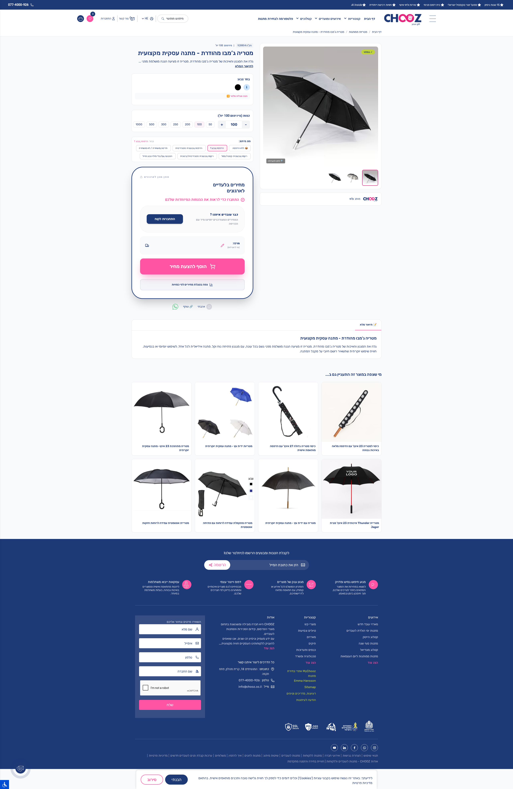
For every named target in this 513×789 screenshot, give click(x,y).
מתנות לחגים (252, 755)
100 (199, 124)
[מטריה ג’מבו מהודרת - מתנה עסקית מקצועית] (320, 106)
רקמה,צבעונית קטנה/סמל (234, 156)
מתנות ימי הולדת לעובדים (362, 630)
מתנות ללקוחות (312, 755)
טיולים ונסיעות (307, 630)
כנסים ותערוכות (306, 650)
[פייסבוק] (354, 747)
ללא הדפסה (240, 148)
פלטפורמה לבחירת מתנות (275, 19)
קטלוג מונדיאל (369, 650)
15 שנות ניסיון (492, 5)
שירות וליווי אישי (407, 5)
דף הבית (369, 19)
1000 (139, 124)
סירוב (152, 779)
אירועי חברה (332, 755)
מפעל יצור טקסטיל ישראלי (462, 5)
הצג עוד (269, 648)
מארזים (311, 637)
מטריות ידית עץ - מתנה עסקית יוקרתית (228, 446)
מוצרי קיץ (310, 624)
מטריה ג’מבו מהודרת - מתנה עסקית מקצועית (318, 32)
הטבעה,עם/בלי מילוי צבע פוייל (157, 156)
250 (175, 124)
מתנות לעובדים (290, 755)
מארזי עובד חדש (368, 624)
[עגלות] (80, 18)
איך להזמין (235, 755)
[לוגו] (403, 18)
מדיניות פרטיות (158, 755)
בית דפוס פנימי (432, 5)
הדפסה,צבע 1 (217, 148)
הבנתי (176, 779)
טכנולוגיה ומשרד (305, 656)
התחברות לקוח (165, 219)
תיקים (312, 643)
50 (210, 124)
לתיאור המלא (244, 66)
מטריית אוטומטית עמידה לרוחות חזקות (165, 523)
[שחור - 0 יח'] (238, 87)
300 (163, 124)
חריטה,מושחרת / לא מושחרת (153, 148)
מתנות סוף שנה (368, 643)
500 (151, 124)
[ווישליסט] (90, 18)
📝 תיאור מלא (368, 324)
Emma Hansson (305, 680)
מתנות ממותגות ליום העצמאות (359, 656)
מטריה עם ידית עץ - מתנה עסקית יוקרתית (290, 523)
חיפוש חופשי (175, 18)
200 (187, 124)
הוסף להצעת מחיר (188, 266)
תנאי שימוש (371, 755)
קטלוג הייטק (370, 637)
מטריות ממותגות (358, 32)
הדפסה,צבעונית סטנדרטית (188, 148)
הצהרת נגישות (352, 755)
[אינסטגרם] (374, 747)
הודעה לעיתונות (306, 700)
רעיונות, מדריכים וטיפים (301, 693)
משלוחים (220, 755)
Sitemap (310, 687)
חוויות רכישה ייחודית (380, 5)
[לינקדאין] (344, 747)
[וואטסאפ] (364, 747)
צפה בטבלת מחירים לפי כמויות (190, 284)
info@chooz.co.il (250, 686)
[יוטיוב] (334, 747)
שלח (170, 705)
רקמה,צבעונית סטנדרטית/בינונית (196, 156)
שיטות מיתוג (271, 755)
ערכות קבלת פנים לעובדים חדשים (191, 755)
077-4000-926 (249, 680)
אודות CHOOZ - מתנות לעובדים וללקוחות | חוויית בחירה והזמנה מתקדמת (332, 761)
